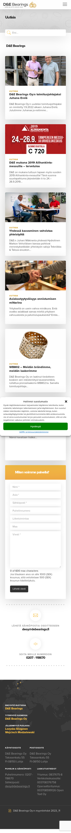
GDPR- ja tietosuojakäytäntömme (34, 432)
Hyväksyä (35, 426)
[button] (66, 401)
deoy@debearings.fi (35, 629)
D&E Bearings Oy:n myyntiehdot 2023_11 (36, 810)
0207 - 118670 (35, 658)
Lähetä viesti (19, 588)
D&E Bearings (19, 4)
